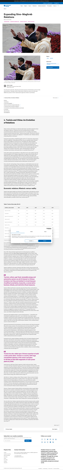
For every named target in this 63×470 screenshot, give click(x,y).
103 (33, 183)
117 (14, 331)
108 (19, 260)
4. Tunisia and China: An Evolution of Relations (11, 106)
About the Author (7, 110)
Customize (31, 240)
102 (16, 180)
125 (8, 407)
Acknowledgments (7, 112)
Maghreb (51, 58)
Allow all (44, 240)
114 (25, 308)
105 (28, 196)
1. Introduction (6, 101)
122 (7, 382)
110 (11, 271)
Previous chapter (9, 429)
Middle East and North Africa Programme (51, 64)
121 (25, 378)
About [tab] (45, 231)
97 (23, 134)
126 (9, 409)
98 (33, 149)
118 (17, 348)
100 (17, 170)
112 (26, 298)
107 (8, 257)
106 (33, 254)
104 (22, 191)
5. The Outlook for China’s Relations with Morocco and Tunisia (14, 107)
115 (16, 321)
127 (35, 410)
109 (34, 264)
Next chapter (54, 429)
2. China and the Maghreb (8, 103)
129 (9, 420)
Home (5, 8)
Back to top (56, 425)
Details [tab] (31, 231)
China (48, 58)
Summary (5, 100)
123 (21, 392)
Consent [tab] (17, 231)
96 (25, 131)
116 (33, 325)
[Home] (7, 6)
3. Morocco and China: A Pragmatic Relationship (11, 104)
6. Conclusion (6, 109)
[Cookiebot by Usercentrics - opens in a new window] (47, 228)
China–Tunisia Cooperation (20, 253)
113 (7, 301)
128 (26, 417)
